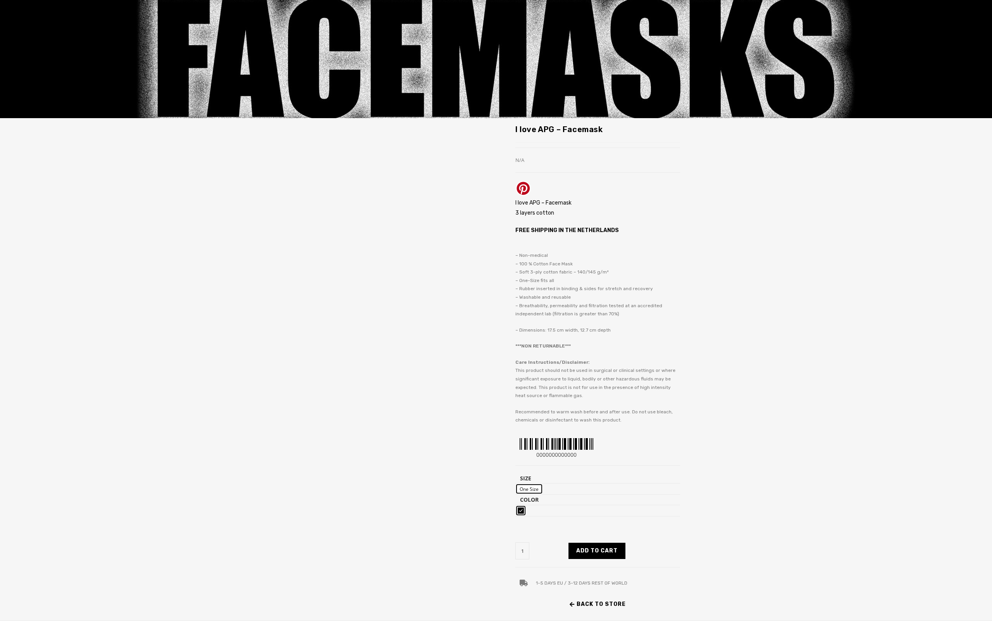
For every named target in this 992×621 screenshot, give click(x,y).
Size (525, 478)
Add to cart (597, 550)
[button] (598, 604)
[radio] (529, 489)
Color (529, 499)
